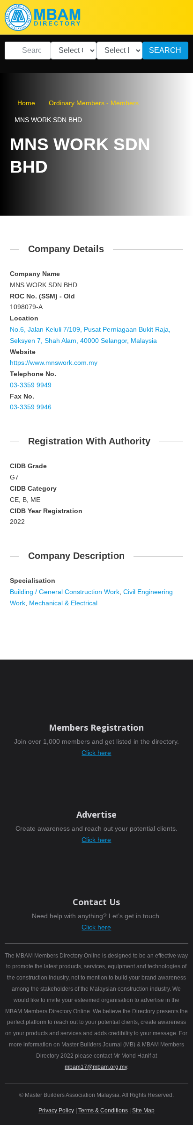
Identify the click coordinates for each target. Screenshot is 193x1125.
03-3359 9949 (31, 385)
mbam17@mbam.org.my (96, 1067)
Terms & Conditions (103, 1110)
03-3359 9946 (31, 407)
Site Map (143, 1110)
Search (165, 50)
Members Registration (96, 727)
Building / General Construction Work (64, 591)
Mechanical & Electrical (63, 603)
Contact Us (96, 901)
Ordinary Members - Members (94, 103)
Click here (96, 752)
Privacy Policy (56, 1110)
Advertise (96, 814)
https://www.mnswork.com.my (53, 362)
